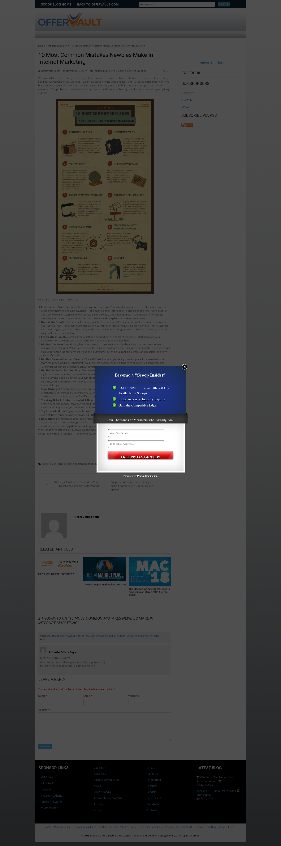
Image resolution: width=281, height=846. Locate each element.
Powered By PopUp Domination (140, 476)
